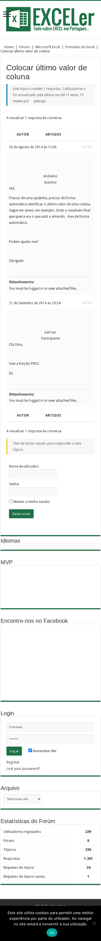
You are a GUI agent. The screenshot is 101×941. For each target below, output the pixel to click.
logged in (36, 289)
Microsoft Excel (47, 47)
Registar (13, 762)
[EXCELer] (51, 18)
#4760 (87, 147)
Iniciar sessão (21, 514)
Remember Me (44, 751)
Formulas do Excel (80, 47)
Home (8, 47)
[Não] (94, 923)
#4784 (87, 303)
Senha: (14, 484)
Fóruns (24, 47)
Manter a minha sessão (31, 502)
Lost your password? (23, 768)
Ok (51, 932)
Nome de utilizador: (24, 466)
